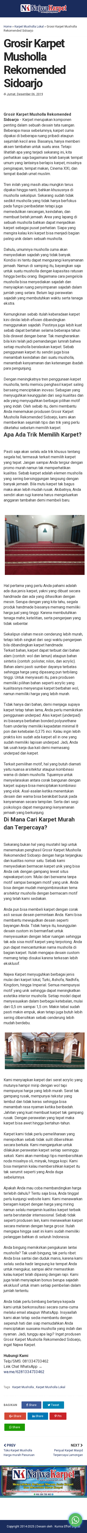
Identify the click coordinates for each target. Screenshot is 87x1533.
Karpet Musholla (23, 1387)
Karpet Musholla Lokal (29, 26)
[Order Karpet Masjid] (43, 1496)
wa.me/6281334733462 (24, 1372)
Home (8, 26)
